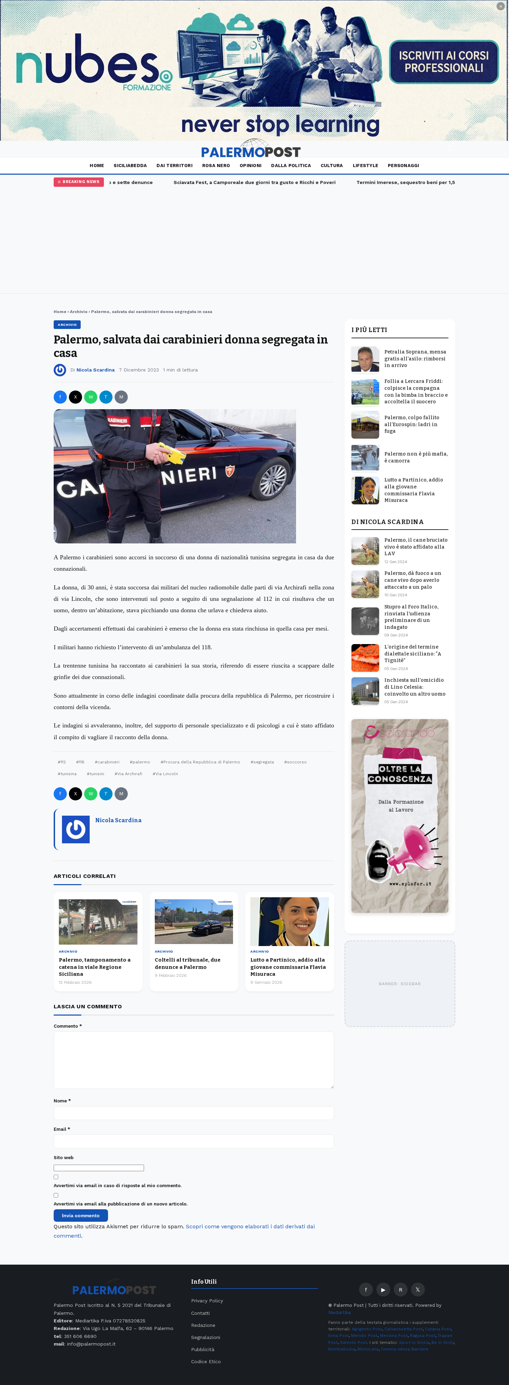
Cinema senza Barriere (404, 1349)
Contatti (200, 1313)
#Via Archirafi (128, 773)
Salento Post (353, 1342)
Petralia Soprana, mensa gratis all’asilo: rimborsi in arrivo (415, 358)
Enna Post (338, 1335)
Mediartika (339, 1312)
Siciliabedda (130, 165)
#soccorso (295, 762)
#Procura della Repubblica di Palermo (200, 762)
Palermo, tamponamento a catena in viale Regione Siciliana (95, 967)
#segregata (262, 762)
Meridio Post (364, 1335)
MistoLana (367, 1349)
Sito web (63, 1157)
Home (97, 165)
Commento (68, 1026)
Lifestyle (365, 165)
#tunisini (95, 773)
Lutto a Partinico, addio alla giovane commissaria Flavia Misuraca (288, 967)
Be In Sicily (442, 1342)
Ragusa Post (422, 1335)
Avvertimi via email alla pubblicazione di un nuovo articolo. (120, 1204)
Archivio (79, 311)
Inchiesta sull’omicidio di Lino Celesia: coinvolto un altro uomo (415, 687)
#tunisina (67, 773)
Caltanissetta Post (403, 1329)
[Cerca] (450, 149)
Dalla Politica (291, 165)
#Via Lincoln (165, 773)
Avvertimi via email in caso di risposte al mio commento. (117, 1185)
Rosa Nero (216, 165)
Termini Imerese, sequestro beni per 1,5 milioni (398, 182)
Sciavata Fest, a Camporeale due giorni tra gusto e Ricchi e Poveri (238, 182)
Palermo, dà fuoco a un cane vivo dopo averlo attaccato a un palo (412, 580)
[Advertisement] (254, 238)
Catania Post (438, 1329)
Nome (62, 1100)
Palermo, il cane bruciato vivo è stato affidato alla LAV (416, 547)
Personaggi (403, 165)
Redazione (203, 1325)
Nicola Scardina (96, 370)
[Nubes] (254, 70)
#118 (80, 762)
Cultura (332, 165)
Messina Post (394, 1335)
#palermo (140, 762)
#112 (62, 762)
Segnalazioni (205, 1337)
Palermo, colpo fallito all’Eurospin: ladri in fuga (411, 424)
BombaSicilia (341, 1349)
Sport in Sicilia (414, 1342)
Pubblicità (202, 1349)
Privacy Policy (207, 1300)
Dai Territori (174, 165)
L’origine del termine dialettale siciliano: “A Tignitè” (412, 653)
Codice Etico (206, 1361)
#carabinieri (107, 762)
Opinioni (250, 165)
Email (62, 1129)
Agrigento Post (367, 1329)
